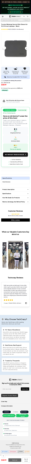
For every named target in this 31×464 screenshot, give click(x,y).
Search (27, 20)
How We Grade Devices (22, 415)
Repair (7, 411)
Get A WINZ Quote (9, 415)
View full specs (6, 181)
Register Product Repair (9, 395)
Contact (25, 411)
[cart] (27, 16)
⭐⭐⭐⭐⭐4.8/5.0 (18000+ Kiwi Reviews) (12, 29)
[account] (24, 16)
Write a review (15, 220)
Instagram (13, 451)
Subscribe (25, 389)
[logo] (15, 16)
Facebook (5, 451)
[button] (3, 16)
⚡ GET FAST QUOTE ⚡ (15, 12)
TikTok (21, 451)
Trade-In (16, 411)
